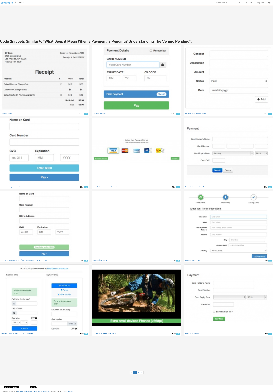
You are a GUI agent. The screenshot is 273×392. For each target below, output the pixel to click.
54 (265, 187)
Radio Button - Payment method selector (106, 187)
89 (265, 114)
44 (265, 260)
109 (172, 114)
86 (81, 187)
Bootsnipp (7, 2)
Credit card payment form (193, 333)
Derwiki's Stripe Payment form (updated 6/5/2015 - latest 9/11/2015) (24, 260)
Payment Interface (99, 113)
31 (81, 333)
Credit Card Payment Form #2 (195, 187)
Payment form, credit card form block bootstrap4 (17, 333)
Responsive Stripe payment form (12, 187)
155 (80, 114)
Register (260, 3)
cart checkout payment (100, 260)
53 (81, 260)
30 (173, 333)
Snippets (249, 3)
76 (173, 187)
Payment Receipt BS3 (8, 113)
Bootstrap (19, 2)
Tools (238, 3)
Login (269, 3)
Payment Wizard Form (192, 260)
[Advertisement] (120, 20)
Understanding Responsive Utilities (104, 333)
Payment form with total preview (196, 113)
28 (265, 333)
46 (173, 260)
